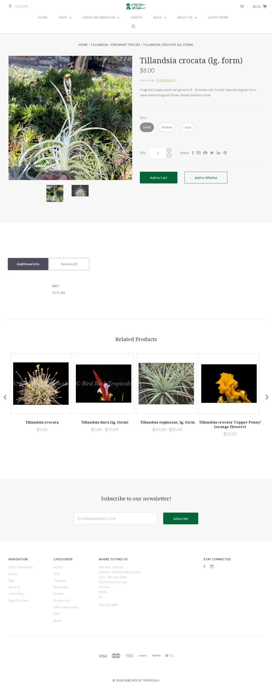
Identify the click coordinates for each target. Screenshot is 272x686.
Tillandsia (60, 580)
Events (136, 17)
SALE (57, 613)
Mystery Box (62, 600)
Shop (63, 17)
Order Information (99, 17)
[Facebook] (204, 567)
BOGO (58, 567)
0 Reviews (166, 80)
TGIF (57, 574)
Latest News (218, 17)
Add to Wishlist (206, 178)
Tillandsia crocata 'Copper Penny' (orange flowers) (230, 424)
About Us (185, 17)
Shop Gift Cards (18, 600)
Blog (158, 17)
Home (42, 17)
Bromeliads (61, 587)
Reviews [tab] (67, 264)
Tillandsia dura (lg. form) (104, 422)
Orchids (59, 593)
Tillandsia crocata (42, 422)
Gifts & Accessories (66, 607)
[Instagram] (212, 567)
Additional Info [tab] (28, 264)
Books (58, 620)
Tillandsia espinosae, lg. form (167, 422)
